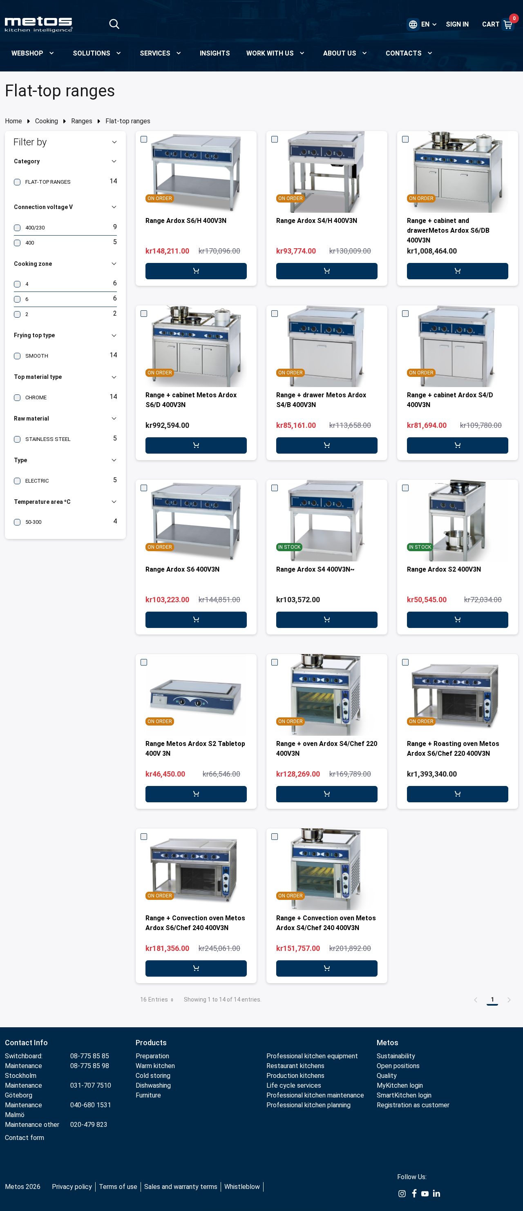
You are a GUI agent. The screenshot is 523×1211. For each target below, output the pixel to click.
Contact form (24, 1138)
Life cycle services (293, 1085)
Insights (215, 53)
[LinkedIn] (436, 1193)
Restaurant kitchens (295, 1066)
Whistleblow (242, 1187)
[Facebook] (413, 1193)
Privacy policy (72, 1187)
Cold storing (153, 1076)
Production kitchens (295, 1076)
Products (151, 1042)
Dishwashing (153, 1085)
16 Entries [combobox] (154, 999)
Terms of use (118, 1187)
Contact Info (26, 1042)
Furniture (149, 1095)
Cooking (46, 121)
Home (13, 121)
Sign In (457, 24)
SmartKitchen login (404, 1095)
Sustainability (396, 1056)
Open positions (398, 1066)
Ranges (81, 121)
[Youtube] (425, 1193)
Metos (387, 1042)
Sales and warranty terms (180, 1187)
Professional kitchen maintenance (315, 1095)
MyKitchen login (400, 1085)
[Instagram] (402, 1193)
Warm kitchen (156, 1066)
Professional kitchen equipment (312, 1056)
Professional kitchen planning (308, 1105)
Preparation (152, 1056)
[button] (65, 142)
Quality (387, 1076)
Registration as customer (413, 1105)
